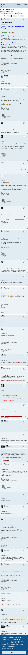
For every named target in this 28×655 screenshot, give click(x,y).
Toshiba (6, 445)
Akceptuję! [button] (14, 652)
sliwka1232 (6, 75)
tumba (5, 261)
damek (2, 367)
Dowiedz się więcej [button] (7, 648)
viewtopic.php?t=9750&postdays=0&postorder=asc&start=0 (11, 380)
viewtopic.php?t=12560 (19, 150)
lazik (4, 18)
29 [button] (21, 15)
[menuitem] (3, 5)
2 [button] (13, 15)
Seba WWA (11, 11)
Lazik (13, 32)
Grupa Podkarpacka (7, 10)
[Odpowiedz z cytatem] (24, 19)
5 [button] (18, 15)
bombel (7, 11)
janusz (5, 135)
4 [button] (16, 15)
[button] (9, 16)
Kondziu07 (3, 162)
